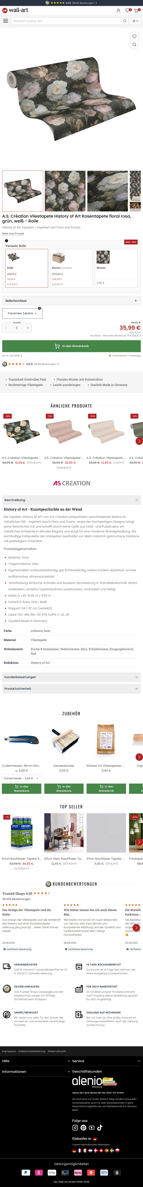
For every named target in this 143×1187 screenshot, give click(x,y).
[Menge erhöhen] (27, 328)
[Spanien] (107, 1150)
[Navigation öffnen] (5, 20)
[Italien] (85, 1150)
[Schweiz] (101, 1150)
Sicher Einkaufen (26, 986)
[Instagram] (75, 1128)
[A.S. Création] (71, 483)
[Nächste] (139, 441)
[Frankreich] (80, 1150)
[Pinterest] (83, 1128)
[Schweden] (112, 1150)
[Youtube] (92, 1128)
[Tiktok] (100, 1128)
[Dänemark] (96, 1150)
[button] (71, 99)
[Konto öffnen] (118, 10)
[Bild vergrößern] (134, 44)
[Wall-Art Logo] (15, 10)
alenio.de (77, 1092)
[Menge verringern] (5, 328)
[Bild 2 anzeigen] (65, 191)
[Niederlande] (90, 1150)
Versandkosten (25, 964)
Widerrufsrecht (57, 1051)
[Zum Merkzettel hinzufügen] (134, 36)
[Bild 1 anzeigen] (22, 191)
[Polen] (117, 1150)
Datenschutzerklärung (32, 1051)
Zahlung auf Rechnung (103, 1012)
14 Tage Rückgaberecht (103, 964)
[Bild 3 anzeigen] (107, 191)
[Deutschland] (74, 1150)
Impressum (9, 1051)
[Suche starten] (124, 21)
